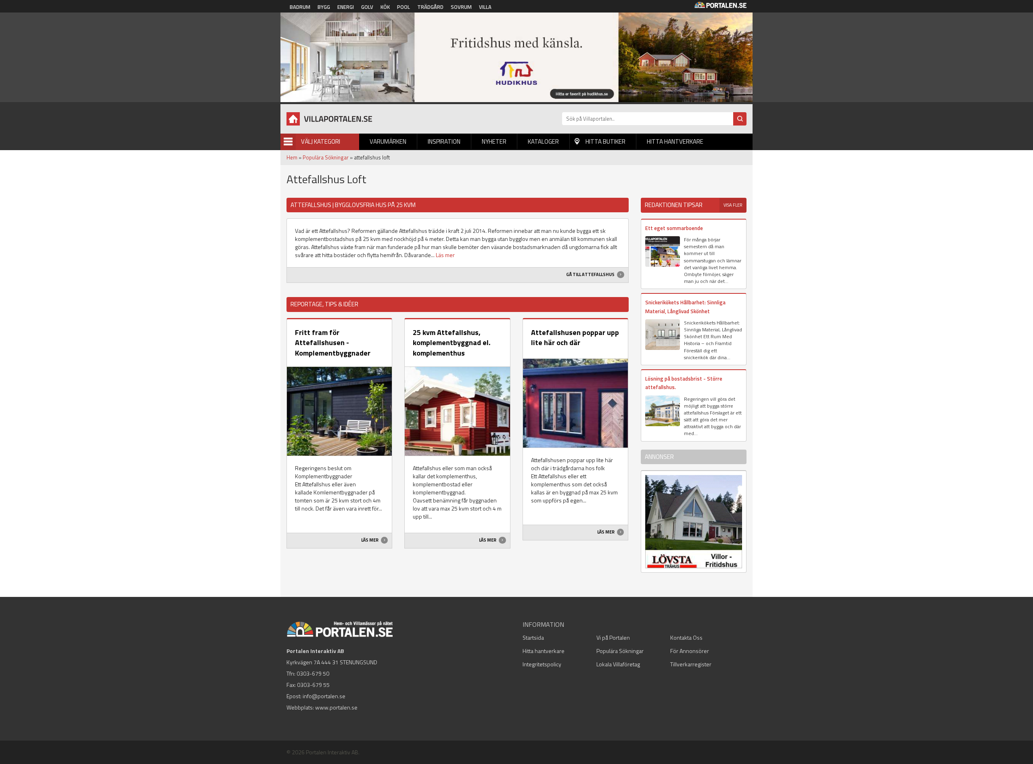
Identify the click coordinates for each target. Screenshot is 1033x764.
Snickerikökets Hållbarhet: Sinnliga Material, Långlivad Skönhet (685, 306)
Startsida (533, 637)
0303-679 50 (313, 673)
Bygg (324, 7)
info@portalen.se (324, 696)
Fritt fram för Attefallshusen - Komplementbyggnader (332, 342)
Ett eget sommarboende (674, 228)
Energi (345, 7)
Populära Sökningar (326, 157)
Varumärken (388, 141)
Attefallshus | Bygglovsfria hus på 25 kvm (353, 204)
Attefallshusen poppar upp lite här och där (575, 337)
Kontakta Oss (686, 637)
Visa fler (733, 205)
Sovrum (461, 7)
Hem (291, 157)
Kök (385, 7)
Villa (485, 7)
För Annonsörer (689, 651)
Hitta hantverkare (675, 141)
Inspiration (444, 141)
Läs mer (445, 255)
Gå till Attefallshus (590, 274)
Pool (403, 7)
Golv (367, 7)
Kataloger (543, 141)
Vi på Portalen (613, 637)
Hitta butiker (605, 141)
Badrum (300, 7)
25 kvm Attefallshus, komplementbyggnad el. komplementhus (451, 342)
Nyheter (494, 141)
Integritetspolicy (542, 664)
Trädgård (430, 7)
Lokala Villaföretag (618, 664)
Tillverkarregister (690, 664)
